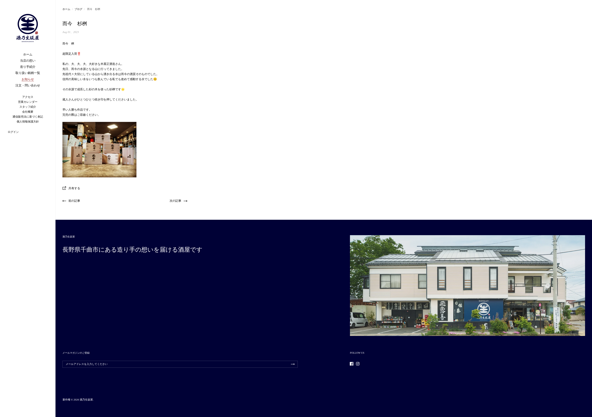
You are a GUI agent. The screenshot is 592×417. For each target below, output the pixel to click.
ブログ (78, 9)
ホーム (66, 9)
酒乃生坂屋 (86, 399)
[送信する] (293, 364)
